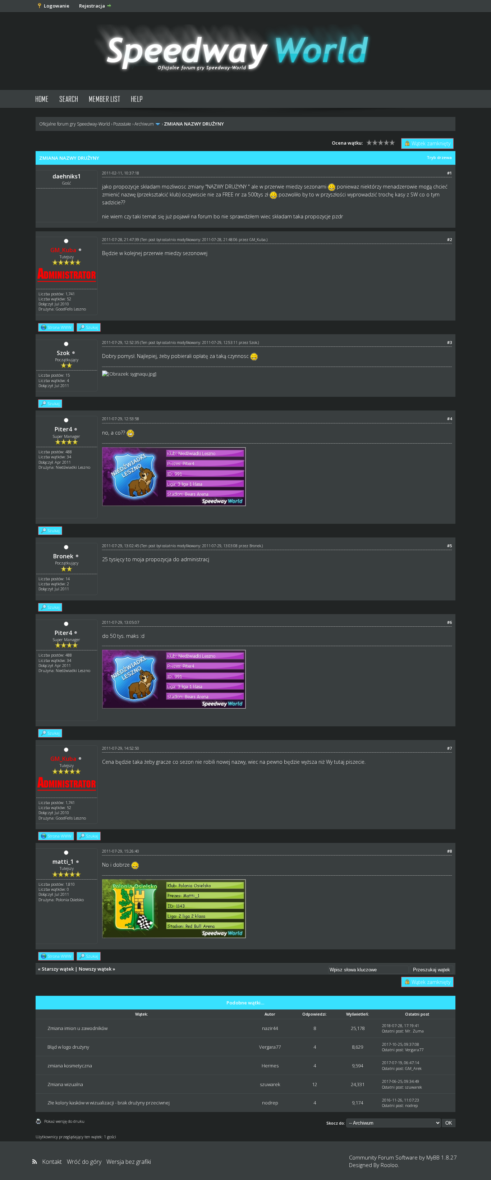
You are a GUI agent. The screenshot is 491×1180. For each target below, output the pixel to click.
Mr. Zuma (414, 1031)
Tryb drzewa (439, 157)
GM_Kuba (257, 239)
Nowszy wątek (95, 969)
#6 (449, 622)
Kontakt (52, 1162)
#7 (449, 748)
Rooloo (389, 1164)
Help (137, 98)
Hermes (270, 1065)
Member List (104, 98)
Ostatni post (392, 1031)
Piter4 (63, 429)
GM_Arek (413, 1068)
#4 (449, 418)
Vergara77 (270, 1047)
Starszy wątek (58, 969)
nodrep (270, 1102)
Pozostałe (122, 124)
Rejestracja (92, 6)
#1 (449, 173)
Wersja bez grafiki (128, 1162)
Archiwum (144, 124)
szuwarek (270, 1084)
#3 (449, 342)
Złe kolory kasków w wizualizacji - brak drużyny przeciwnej (108, 1102)
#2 (449, 239)
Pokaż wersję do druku (64, 1121)
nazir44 (270, 1028)
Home (42, 98)
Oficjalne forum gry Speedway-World (74, 124)
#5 (449, 545)
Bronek (63, 556)
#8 (449, 851)
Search (68, 98)
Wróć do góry (84, 1162)
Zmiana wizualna (65, 1084)
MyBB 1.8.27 (441, 1157)
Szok (63, 353)
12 (314, 1084)
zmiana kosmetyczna (69, 1065)
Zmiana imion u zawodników (77, 1028)
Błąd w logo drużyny (68, 1047)
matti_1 (63, 862)
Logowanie (56, 6)
